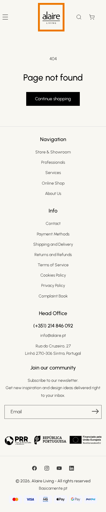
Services (53, 172)
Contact (53, 223)
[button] (78, 17)
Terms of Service (53, 264)
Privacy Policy (53, 285)
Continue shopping (53, 98)
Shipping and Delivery (53, 244)
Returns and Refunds (53, 254)
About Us (53, 193)
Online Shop (53, 183)
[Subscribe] (95, 411)
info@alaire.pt (53, 335)
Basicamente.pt (53, 488)
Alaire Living (43, 480)
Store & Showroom (53, 152)
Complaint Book (53, 296)
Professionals (53, 162)
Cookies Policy (53, 275)
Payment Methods (53, 234)
